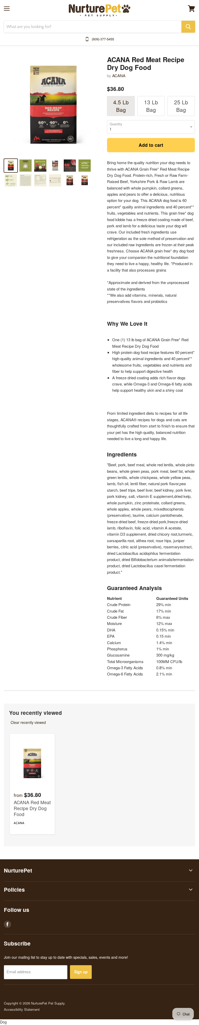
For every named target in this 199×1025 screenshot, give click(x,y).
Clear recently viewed (28, 722)
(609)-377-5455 (103, 39)
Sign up (81, 971)
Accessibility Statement (22, 1009)
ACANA (118, 75)
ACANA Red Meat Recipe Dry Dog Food (32, 808)
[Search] (188, 27)
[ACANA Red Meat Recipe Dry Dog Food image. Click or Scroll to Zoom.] (53, 105)
